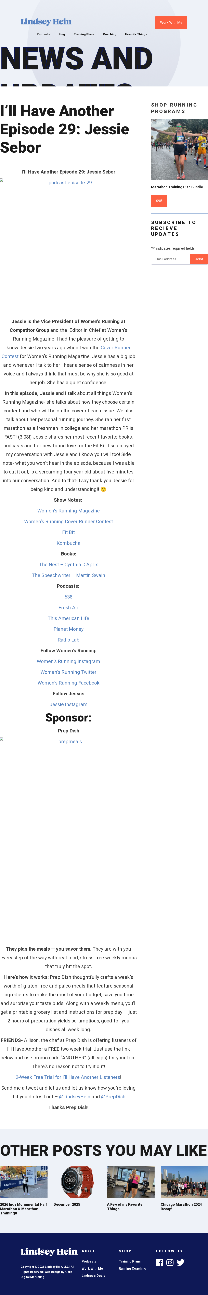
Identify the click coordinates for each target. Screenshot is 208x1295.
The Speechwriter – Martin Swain (68, 575)
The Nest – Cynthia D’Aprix (68, 564)
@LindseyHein (74, 1097)
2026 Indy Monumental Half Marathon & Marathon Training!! (23, 1208)
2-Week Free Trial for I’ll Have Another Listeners (68, 1077)
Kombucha (68, 543)
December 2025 (67, 1204)
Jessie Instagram (69, 704)
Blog (62, 34)
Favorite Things (136, 34)
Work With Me (171, 22)
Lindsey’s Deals (93, 1276)
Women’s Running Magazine (68, 511)
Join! (199, 259)
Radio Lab (68, 640)
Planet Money (68, 629)
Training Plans (84, 34)
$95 (159, 201)
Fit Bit (68, 532)
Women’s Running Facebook (69, 683)
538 (69, 597)
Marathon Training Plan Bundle (177, 187)
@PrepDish (113, 1097)
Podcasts (43, 34)
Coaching (109, 34)
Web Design (53, 1271)
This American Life (68, 618)
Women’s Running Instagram (68, 661)
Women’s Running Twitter (68, 672)
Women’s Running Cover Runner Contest (68, 521)
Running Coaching (132, 1268)
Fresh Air (68, 607)
